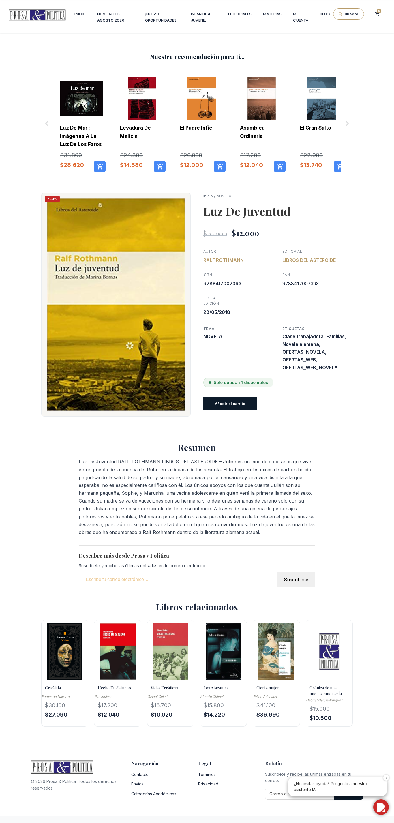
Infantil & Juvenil (201, 17)
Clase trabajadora (303, 336)
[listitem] (81, 123)
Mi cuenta (300, 17)
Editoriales (240, 14)
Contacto (140, 774)
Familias (335, 336)
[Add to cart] (100, 166)
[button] (47, 124)
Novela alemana (300, 344)
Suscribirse (296, 579)
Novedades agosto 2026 (110, 17)
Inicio (80, 14)
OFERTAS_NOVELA (303, 352)
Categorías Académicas (153, 793)
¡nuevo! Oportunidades (161, 17)
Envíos (137, 783)
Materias (272, 14)
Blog (325, 14)
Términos (207, 774)
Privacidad (208, 783)
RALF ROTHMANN (223, 260)
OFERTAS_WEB (299, 360)
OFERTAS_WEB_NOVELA (310, 367)
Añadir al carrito (230, 403)
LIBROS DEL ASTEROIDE (309, 260)
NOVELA (224, 196)
